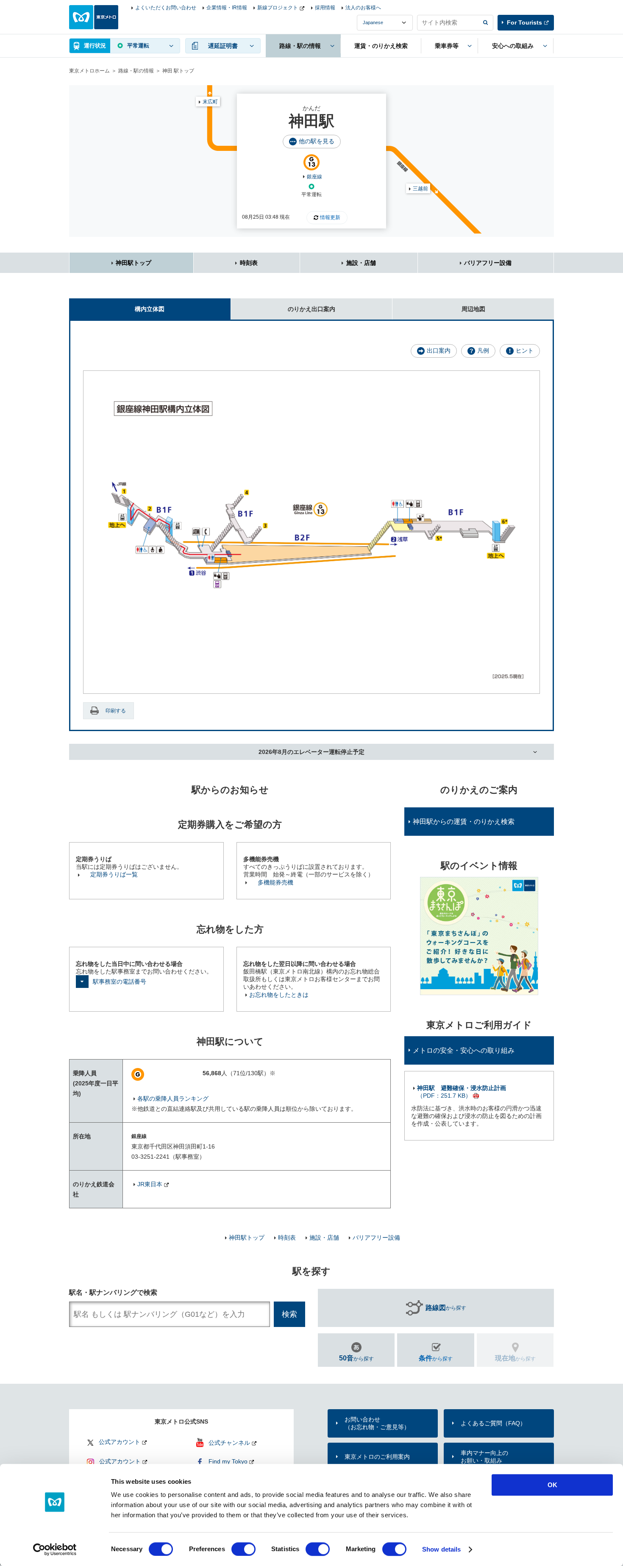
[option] (479, 936)
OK (552, 1484)
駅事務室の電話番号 (119, 981)
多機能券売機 (275, 882)
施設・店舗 (361, 262)
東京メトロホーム (89, 71)
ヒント (525, 350)
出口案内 (439, 350)
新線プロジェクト (277, 8)
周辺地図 (473, 309)
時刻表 (249, 262)
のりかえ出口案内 (311, 309)
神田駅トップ (133, 262)
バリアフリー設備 (488, 262)
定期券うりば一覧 (114, 874)
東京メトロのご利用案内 (377, 1456)
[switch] (243, 1549)
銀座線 (314, 177)
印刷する (116, 711)
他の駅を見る (316, 141)
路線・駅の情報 (136, 71)
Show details (441, 1549)
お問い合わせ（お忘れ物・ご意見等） (377, 1423)
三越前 (420, 189)
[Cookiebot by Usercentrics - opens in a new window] (55, 1549)
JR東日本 (149, 1184)
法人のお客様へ (363, 8)
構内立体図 (149, 309)
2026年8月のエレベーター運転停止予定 (311, 751)
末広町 (210, 102)
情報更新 (330, 217)
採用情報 (325, 8)
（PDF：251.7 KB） (461, 1092)
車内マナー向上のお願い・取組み (484, 1456)
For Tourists (524, 22)
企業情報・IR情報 (226, 8)
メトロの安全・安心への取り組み (464, 1050)
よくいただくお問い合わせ (165, 8)
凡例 (483, 350)
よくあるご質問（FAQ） (493, 1423)
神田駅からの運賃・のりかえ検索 (464, 821)
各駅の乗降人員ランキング (173, 1098)
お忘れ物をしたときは (279, 994)
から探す (446, 1307)
